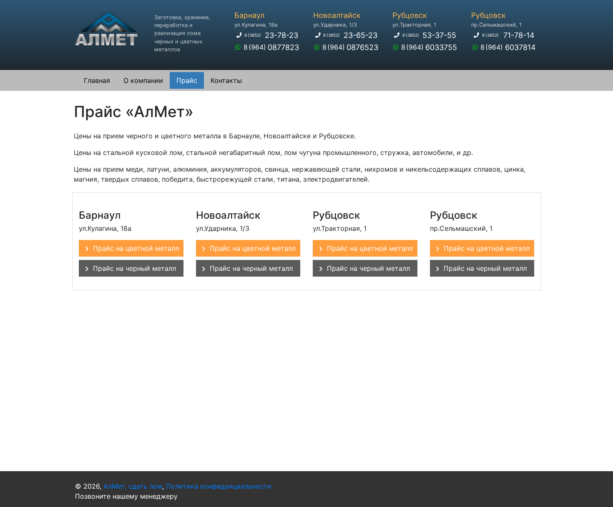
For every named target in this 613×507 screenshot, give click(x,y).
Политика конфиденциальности (218, 486)
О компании (143, 80)
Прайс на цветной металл (136, 248)
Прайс (186, 80)
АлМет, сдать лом (132, 486)
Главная (97, 80)
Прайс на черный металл (134, 268)
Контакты (226, 80)
